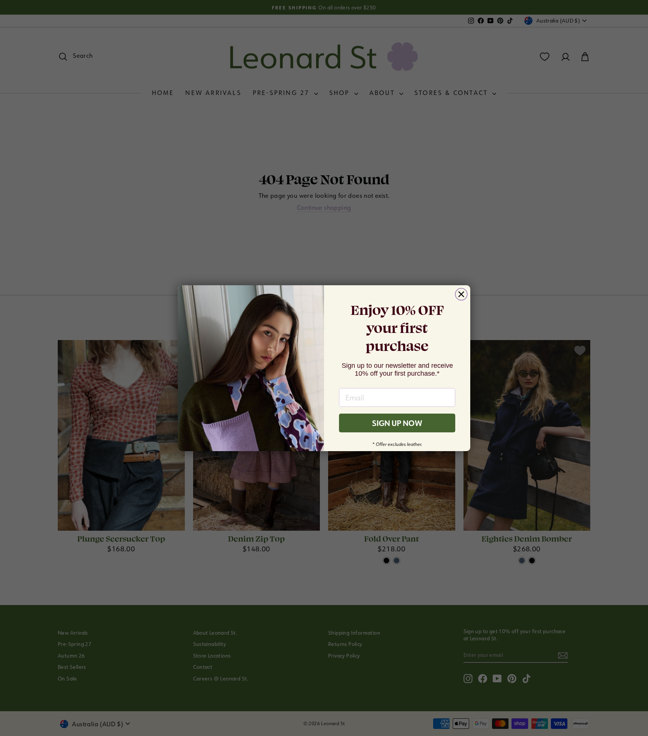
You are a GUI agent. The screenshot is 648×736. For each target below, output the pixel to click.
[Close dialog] (461, 294)
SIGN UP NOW (397, 423)
